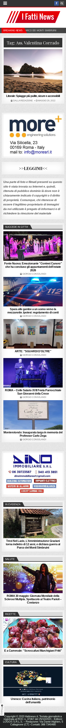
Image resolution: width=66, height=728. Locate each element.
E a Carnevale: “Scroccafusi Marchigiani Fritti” (33, 650)
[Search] (62, 3)
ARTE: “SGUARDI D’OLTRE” (33, 351)
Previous (7, 473)
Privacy (2, 711)
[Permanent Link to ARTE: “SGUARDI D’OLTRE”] (32, 334)
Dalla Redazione (23, 101)
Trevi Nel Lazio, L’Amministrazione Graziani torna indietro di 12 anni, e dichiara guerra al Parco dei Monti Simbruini (33, 544)
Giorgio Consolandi (34, 274)
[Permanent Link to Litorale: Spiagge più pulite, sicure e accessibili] (33, 71)
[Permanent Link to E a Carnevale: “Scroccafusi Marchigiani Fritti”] (32, 633)
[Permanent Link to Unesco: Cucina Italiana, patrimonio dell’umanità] (32, 681)
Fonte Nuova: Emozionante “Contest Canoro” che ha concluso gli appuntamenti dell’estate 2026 (33, 267)
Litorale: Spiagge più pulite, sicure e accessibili (33, 95)
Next (58, 473)
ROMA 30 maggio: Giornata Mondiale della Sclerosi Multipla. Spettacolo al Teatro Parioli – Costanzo (33, 599)
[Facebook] (56, 3)
